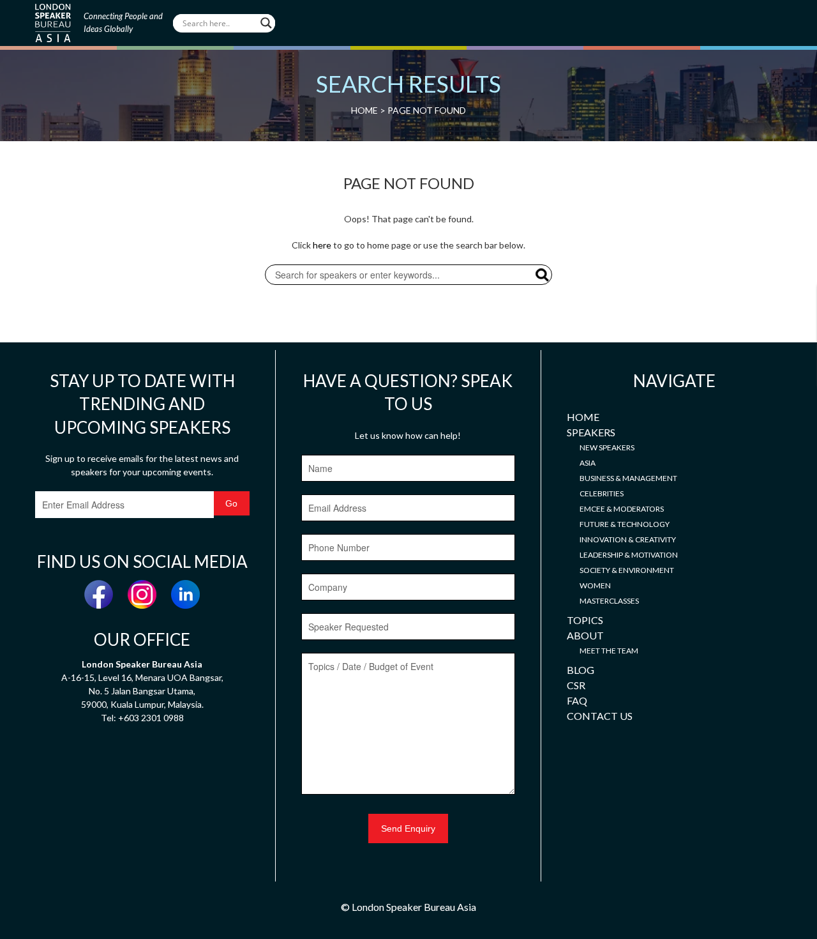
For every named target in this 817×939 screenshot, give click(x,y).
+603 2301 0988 (151, 717)
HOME (364, 110)
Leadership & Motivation (629, 555)
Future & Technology (625, 524)
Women (595, 585)
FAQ (577, 700)
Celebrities (602, 493)
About (585, 635)
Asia (588, 463)
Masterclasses (609, 601)
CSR (576, 685)
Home (583, 417)
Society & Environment (627, 570)
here (322, 245)
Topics (585, 620)
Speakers (591, 432)
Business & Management (628, 478)
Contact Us (600, 716)
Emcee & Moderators (622, 509)
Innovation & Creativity (628, 539)
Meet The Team (609, 650)
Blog (580, 670)
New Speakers (607, 447)
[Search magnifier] (266, 23)
